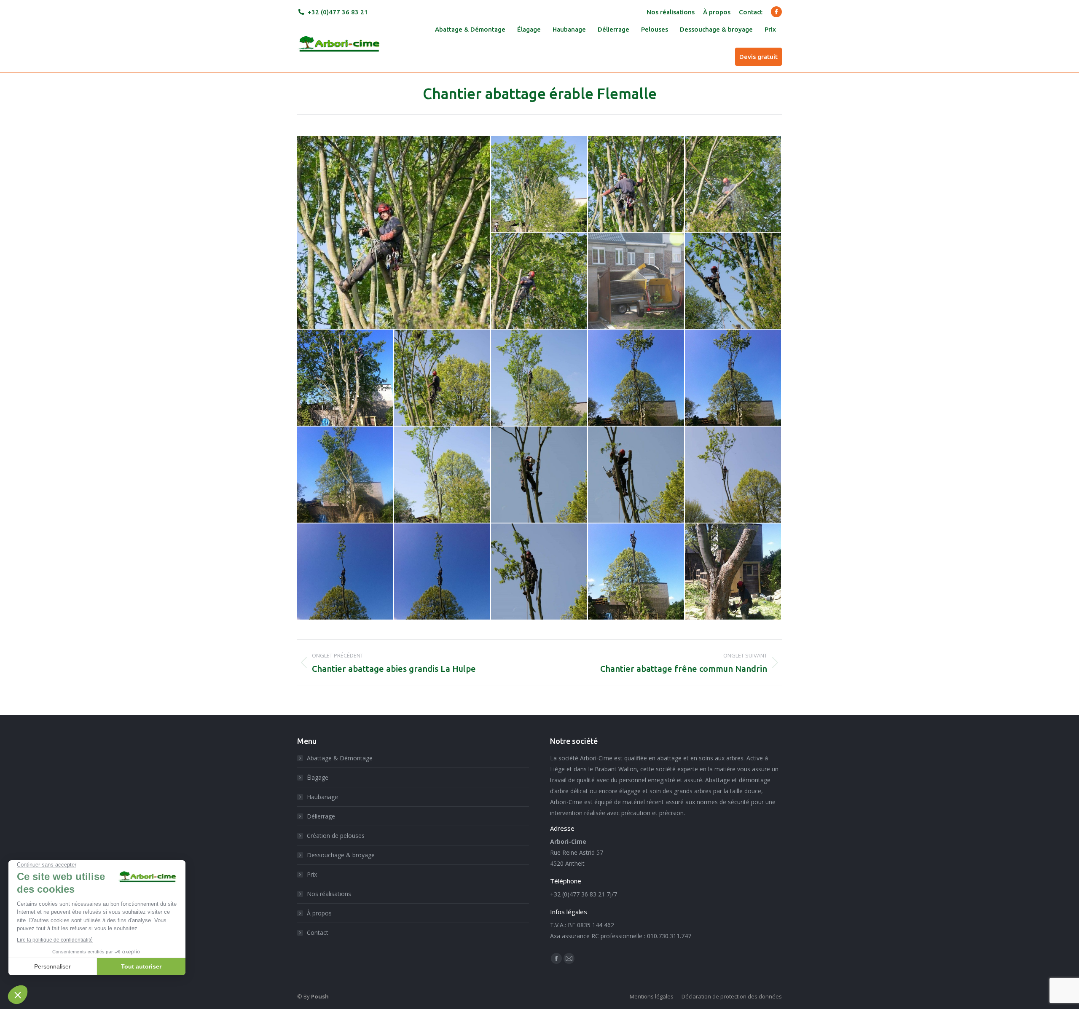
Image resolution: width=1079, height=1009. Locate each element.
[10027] (539, 571)
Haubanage (322, 797)
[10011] (636, 281)
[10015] (442, 378)
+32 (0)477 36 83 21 (338, 12)
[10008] (636, 184)
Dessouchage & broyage (341, 855)
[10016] (539, 378)
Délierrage (321, 816)
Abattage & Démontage (340, 758)
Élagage (317, 777)
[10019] (345, 475)
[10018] (733, 378)
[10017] (636, 378)
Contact (317, 932)
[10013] (345, 378)
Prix (312, 874)
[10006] (394, 232)
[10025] (345, 571)
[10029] (733, 571)
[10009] (733, 184)
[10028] (636, 571)
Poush (320, 996)
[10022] (539, 475)
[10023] (636, 475)
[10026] (442, 571)
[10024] (733, 475)
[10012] (733, 281)
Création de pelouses (336, 836)
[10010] (539, 281)
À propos (319, 913)
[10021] (442, 475)
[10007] (539, 184)
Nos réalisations (329, 894)
